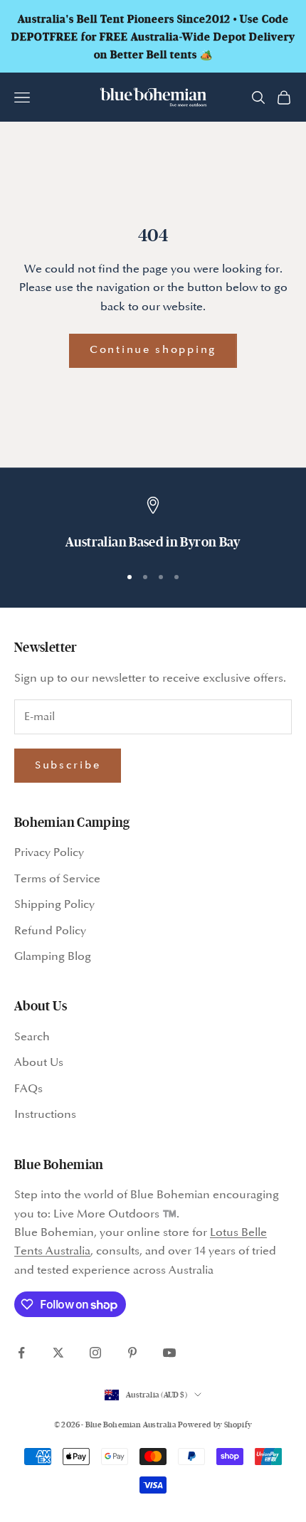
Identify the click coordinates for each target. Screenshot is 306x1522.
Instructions (45, 1114)
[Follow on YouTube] (169, 1353)
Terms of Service (57, 879)
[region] (153, 525)
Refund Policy (50, 931)
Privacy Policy (49, 852)
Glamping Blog (52, 956)
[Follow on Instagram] (95, 1353)
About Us (38, 1062)
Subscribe (67, 766)
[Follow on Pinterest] (132, 1353)
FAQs (28, 1089)
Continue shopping (153, 350)
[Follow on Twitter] (58, 1353)
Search (32, 1037)
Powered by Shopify (215, 1424)
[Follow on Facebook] (21, 1353)
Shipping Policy (54, 904)
